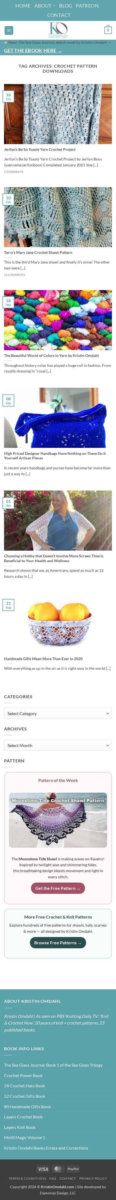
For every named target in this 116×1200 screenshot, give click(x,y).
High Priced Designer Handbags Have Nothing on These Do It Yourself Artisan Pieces (55, 455)
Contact (59, 15)
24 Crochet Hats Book (24, 1085)
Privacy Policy (93, 1178)
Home (22, 6)
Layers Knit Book (20, 1127)
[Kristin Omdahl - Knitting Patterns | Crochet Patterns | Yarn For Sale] (58, 30)
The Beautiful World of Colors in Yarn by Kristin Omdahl (51, 355)
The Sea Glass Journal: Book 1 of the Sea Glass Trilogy (53, 1064)
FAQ (52, 1178)
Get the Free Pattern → (58, 888)
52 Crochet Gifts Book (24, 1096)
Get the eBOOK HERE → (33, 50)
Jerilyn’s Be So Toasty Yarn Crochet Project (40, 149)
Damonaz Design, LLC (58, 1193)
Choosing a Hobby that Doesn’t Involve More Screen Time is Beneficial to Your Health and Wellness (53, 558)
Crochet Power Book (23, 1075)
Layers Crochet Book (23, 1116)
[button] (9, 30)
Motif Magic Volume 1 (24, 1137)
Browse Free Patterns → (58, 942)
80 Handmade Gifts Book (27, 1106)
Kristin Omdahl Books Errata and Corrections (46, 1147)
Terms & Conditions (27, 1178)
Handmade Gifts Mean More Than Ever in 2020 (43, 659)
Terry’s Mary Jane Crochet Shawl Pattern (38, 252)
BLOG (65, 6)
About (43, 6)
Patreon (87, 6)
